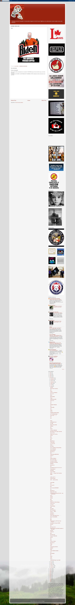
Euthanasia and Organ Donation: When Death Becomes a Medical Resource (55, 343)
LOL (51, 408)
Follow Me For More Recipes (55, 502)
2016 (50, 574)
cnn (50, 403)
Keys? (51, 395)
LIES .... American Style (54, 479)
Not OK (51, 537)
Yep (50, 427)
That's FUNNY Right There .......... (55, 515)
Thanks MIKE (52, 442)
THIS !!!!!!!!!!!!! (52, 503)
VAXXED (51, 387)
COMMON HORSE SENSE (54, 412)
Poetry (51, 391)
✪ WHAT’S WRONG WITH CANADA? (55, 363)
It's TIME (51, 423)
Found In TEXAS (53, 541)
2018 (50, 571)
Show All (63, 369)
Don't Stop (52, 446)
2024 (50, 372)
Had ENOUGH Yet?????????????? (56, 467)
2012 (50, 579)
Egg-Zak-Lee (52, 451)
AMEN (51, 474)
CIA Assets (52, 512)
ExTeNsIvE (52, 470)
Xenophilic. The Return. (54, 356)
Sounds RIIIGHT (53, 450)
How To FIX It (52, 432)
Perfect (51, 428)
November (52, 379)
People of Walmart (53, 458)
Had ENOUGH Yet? (53, 422)
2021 (50, 376)
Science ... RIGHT (53, 511)
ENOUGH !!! (52, 514)
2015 (50, 575)
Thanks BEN (52, 407)
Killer (51, 507)
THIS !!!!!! (51, 455)
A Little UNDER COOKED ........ (55, 550)
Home (29, 100)
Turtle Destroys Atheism (54, 546)
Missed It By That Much (54, 388)
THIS (51, 557)
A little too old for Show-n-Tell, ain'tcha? (55, 299)
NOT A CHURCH (53, 510)
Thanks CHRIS (52, 506)
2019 (50, 570)
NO (50, 554)
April (51, 563)
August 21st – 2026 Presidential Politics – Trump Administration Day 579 (56, 336)
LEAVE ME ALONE (53, 399)
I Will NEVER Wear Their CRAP (55, 560)
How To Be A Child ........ (54, 459)
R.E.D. (51, 438)
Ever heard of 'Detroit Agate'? (57, 312)
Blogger (43, 601)
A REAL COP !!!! (52, 477)
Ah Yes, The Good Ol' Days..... (54, 350)
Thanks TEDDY (52, 471)
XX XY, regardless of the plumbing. (55, 447)
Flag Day (51, 530)
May (51, 561)
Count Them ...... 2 (53, 415)
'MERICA (51, 426)
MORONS (51, 463)
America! (51, 524)
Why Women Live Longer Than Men (56, 431)
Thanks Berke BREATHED (54, 454)
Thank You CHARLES (53, 392)
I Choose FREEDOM (53, 430)
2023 (50, 374)
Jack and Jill (52, 485)
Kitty (51, 439)
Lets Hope (52, 504)
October (51, 380)
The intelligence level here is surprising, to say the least (57, 306)
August (51, 383)
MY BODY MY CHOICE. (54, 462)
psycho (51, 500)
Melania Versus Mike (53, 424)
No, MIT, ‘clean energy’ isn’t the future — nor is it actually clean (56, 328)
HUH (51, 545)
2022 (50, 375)
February (52, 565)
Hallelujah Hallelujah (53, 404)
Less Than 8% (52, 443)
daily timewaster (52, 305)
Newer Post (13, 100)
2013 (50, 578)
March (51, 564)
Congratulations (52, 469)
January (51, 567)
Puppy (51, 420)
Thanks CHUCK (52, 478)
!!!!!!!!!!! (51, 411)
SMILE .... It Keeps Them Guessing (56, 473)
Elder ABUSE (52, 553)
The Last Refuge (52, 334)
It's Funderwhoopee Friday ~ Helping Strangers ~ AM (57, 321)
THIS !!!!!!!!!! (52, 400)
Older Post (44, 100)
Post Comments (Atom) (19, 102)
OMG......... (52, 549)
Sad (50, 483)
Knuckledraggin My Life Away (55, 298)
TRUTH (51, 435)
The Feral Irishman (53, 349)
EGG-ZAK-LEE (52, 534)
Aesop (51, 556)
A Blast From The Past (53, 434)
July (51, 384)
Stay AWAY (52, 508)
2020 (50, 568)
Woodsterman (52, 320)
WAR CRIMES (52, 396)
